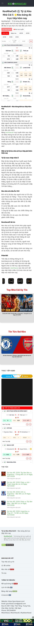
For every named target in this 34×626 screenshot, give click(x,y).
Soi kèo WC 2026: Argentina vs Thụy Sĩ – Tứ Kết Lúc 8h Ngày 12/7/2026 (18, 513)
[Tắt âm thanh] (31, 41)
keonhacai (14, 268)
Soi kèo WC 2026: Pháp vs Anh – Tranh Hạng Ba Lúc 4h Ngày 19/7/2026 (19, 484)
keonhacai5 (9, 132)
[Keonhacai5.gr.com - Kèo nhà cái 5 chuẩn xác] (17, 3)
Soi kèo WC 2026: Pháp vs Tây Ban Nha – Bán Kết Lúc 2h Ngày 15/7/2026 (19, 503)
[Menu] (2, 3)
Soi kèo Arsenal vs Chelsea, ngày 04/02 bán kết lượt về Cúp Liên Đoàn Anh (17, 356)
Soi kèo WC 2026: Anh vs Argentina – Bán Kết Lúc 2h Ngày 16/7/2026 (19, 493)
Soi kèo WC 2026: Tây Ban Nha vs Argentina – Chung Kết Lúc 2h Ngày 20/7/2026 (17, 314)
